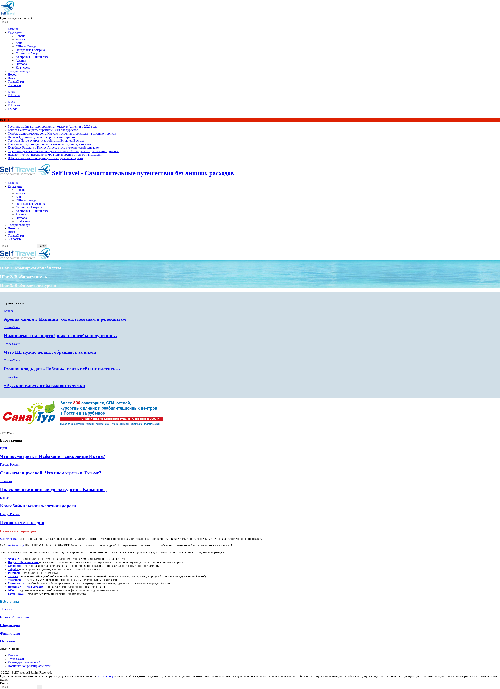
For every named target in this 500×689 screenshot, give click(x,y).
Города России (10, 464)
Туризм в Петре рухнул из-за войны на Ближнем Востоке (46, 140)
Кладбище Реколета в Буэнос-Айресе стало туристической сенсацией (54, 147)
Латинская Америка (29, 53)
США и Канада (26, 46)
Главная (13, 28)
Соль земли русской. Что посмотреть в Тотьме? (50, 472)
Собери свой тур (19, 71)
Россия (20, 39)
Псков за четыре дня (22, 522)
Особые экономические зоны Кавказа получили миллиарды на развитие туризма (62, 133)
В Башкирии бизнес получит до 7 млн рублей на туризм (45, 158)
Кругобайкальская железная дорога (38, 505)
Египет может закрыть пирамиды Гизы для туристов (43, 130)
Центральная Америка (31, 50)
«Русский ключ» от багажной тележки (44, 385)
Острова (21, 64)
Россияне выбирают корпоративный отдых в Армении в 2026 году (52, 126)
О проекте (14, 85)
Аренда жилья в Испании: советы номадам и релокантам (65, 319)
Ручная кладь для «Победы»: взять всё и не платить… (62, 368)
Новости (13, 74)
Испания (7, 641)
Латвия (6, 609)
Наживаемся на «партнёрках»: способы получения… (60, 335)
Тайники (6, 481)
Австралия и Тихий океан (33, 57)
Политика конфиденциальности (29, 666)
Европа (20, 35)
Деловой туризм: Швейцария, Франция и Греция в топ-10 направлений (55, 154)
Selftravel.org (8, 538)
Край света (23, 67)
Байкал (4, 497)
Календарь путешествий (24, 662)
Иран (3, 448)
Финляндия (10, 633)
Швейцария (10, 625)
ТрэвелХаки (16, 81)
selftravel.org (105, 676)
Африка (21, 60)
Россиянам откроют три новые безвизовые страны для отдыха (49, 144)
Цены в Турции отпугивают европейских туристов (42, 137)
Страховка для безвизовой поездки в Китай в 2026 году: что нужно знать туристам (63, 151)
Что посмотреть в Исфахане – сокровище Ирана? (52, 456)
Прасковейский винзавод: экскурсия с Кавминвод (53, 489)
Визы (11, 78)
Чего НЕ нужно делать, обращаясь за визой (50, 352)
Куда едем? (15, 32)
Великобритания (14, 617)
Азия (19, 43)
